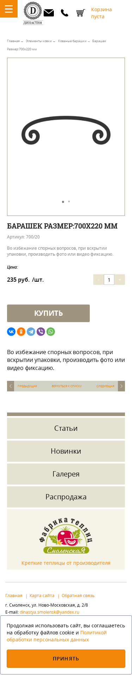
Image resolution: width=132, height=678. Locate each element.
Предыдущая (27, 386)
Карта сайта (42, 595)
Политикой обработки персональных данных (57, 636)
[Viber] (41, 331)
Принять (66, 658)
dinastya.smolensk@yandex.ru (48, 13)
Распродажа (66, 496)
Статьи (66, 428)
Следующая (105, 386)
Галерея (66, 474)
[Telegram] (31, 331)
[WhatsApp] (50, 331)
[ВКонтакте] (11, 331)
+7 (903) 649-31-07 (64, 12)
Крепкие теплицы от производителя (66, 562)
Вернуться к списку (67, 386)
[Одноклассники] (21, 331)
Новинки (66, 451)
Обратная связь (78, 595)
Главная (14, 595)
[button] (118, 72)
